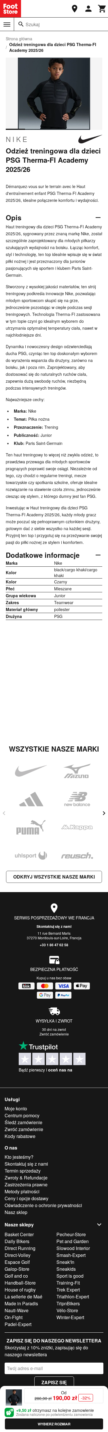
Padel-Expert (18, 1324)
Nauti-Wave (17, 1310)
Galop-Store (17, 1269)
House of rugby (20, 1289)
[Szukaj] (21, 24)
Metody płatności (22, 1191)
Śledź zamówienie (23, 1122)
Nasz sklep (16, 1212)
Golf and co (16, 1275)
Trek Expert (68, 1289)
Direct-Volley (18, 1255)
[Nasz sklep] (74, 8)
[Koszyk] (102, 8)
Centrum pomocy (22, 1115)
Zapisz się (54, 1382)
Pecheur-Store (71, 1234)
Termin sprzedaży (23, 1170)
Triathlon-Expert (72, 1296)
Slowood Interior (73, 1248)
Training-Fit (68, 1282)
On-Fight (13, 1317)
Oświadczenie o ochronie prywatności (43, 1205)
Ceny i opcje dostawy (26, 1198)
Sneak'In (65, 1262)
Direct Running (20, 1248)
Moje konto (16, 1108)
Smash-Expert (71, 1255)
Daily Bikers (17, 1241)
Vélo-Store (67, 1310)
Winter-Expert (70, 1317)
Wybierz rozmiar (54, 1424)
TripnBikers (68, 1303)
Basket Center (19, 1234)
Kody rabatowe (20, 1136)
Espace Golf (17, 1262)
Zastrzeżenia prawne (26, 1184)
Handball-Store (20, 1282)
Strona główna (19, 38)
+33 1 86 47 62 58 (54, 944)
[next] (104, 813)
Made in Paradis (21, 1303)
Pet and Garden (72, 1241)
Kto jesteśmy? (19, 1157)
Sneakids (66, 1269)
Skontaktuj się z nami (54, 926)
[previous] (4, 813)
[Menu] (7, 24)
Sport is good (70, 1275)
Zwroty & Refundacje (26, 1177)
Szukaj (33, 24)
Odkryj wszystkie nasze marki (54, 876)
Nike (17, 139)
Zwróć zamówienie (54, 1033)
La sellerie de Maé (23, 1296)
